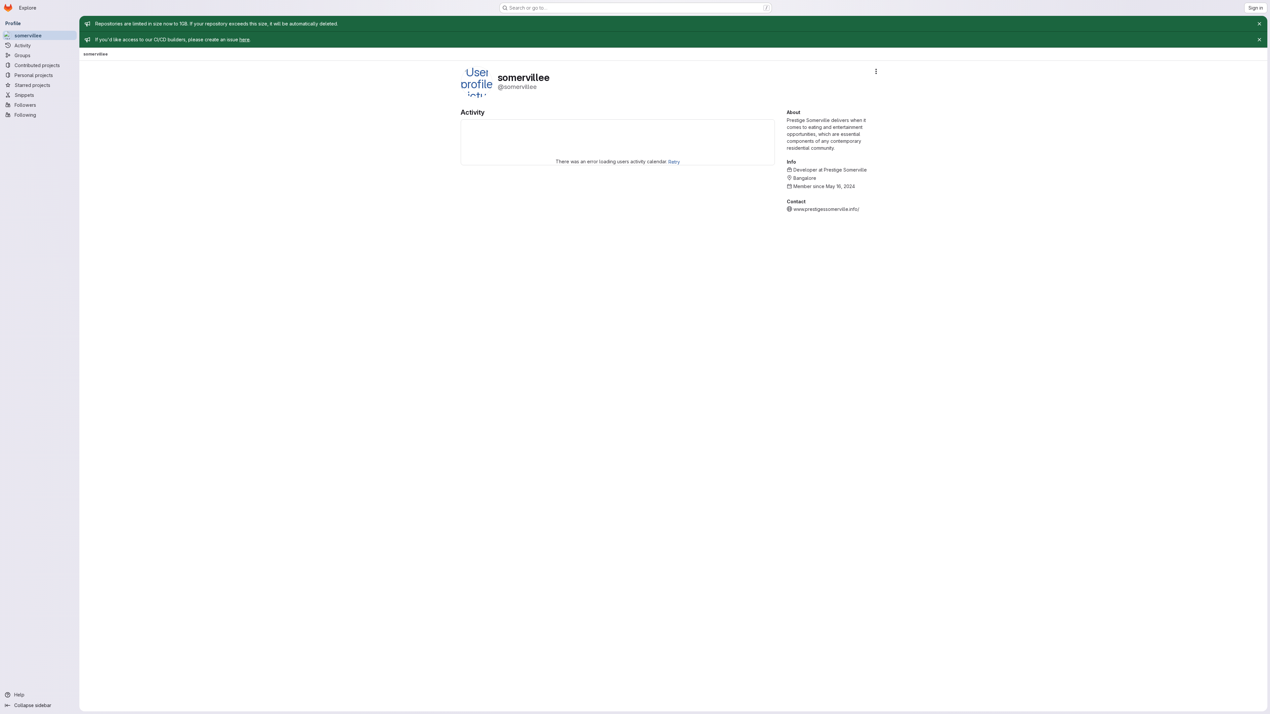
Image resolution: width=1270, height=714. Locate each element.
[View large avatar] (476, 81)
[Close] (1259, 24)
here (244, 39)
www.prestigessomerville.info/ (826, 209)
